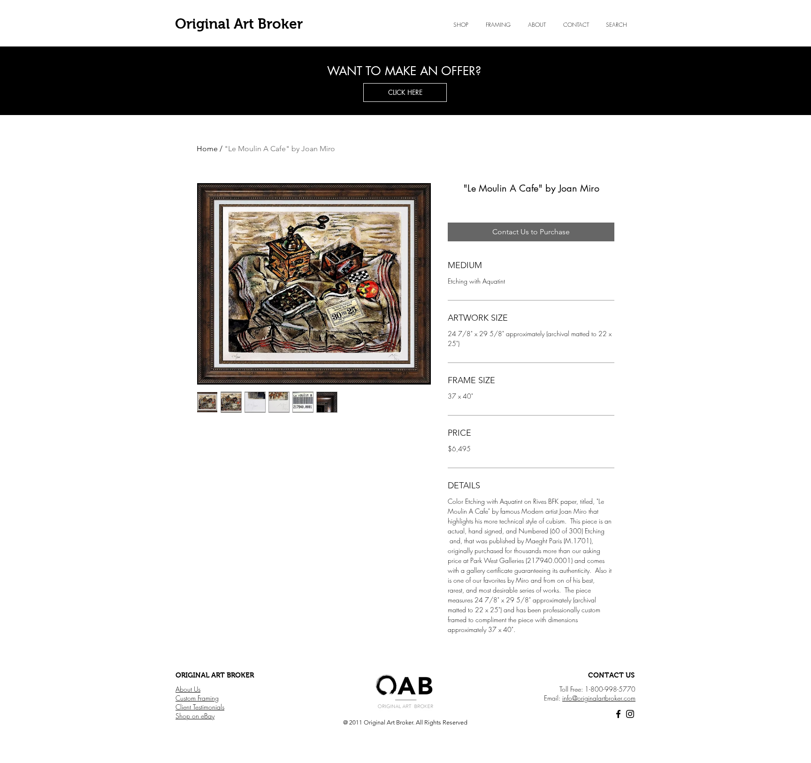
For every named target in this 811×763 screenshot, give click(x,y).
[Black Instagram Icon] (630, 714)
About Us (188, 689)
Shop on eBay (195, 715)
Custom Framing (197, 698)
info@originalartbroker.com (598, 698)
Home (207, 148)
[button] (536, 25)
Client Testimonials (200, 706)
